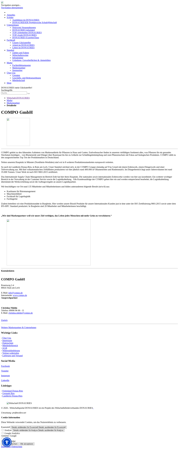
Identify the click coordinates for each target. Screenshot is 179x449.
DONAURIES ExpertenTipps (25, 37)
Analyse (8, 430)
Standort (10, 50)
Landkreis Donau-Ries (12, 396)
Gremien (16, 75)
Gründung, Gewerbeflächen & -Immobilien (31, 60)
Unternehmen (13, 25)
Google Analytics (12, 433)
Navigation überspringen (12, 7)
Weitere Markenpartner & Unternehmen (18, 327)
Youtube (5, 371)
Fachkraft (11, 40)
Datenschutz (7, 343)
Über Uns (11, 73)
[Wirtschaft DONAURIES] (2, 2)
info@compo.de (15, 293)
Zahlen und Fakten (20, 52)
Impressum (7, 340)
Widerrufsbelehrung (11, 350)
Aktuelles (11, 15)
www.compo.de (20, 295)
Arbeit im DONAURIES (23, 45)
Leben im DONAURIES (23, 47)
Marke (9, 63)
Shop (9, 83)
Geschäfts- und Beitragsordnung (26, 78)
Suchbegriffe (6, 90)
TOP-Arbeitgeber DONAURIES (27, 32)
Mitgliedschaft (18, 80)
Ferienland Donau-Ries (12, 391)
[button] (7, 442)
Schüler (10, 17)
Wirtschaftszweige (20, 55)
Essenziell (5, 427)
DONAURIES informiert (23, 30)
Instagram (5, 375)
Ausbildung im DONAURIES (25, 20)
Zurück (4, 320)
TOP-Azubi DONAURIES (24, 35)
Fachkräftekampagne (21, 65)
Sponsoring (17, 70)
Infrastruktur (17, 58)
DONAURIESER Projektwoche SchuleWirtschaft (34, 22)
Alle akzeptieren (26, 444)
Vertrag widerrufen (10, 353)
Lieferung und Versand (12, 355)
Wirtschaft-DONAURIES (18, 98)
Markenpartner (18, 68)
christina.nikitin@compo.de (20, 313)
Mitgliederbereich (10, 345)
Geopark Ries (8, 393)
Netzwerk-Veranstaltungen (24, 27)
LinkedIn (5, 380)
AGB (4, 348)
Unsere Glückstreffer (21, 42)
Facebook (5, 366)
